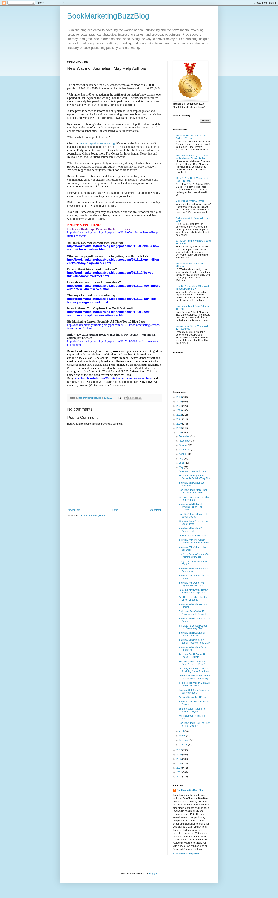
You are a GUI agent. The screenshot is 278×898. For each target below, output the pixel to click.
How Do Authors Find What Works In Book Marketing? (193, 287)
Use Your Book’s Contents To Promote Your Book (194, 555)
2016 (179, 754)
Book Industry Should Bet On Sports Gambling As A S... (193, 591)
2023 (179, 410)
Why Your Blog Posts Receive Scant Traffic (194, 522)
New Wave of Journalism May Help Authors (194, 498)
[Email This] (126, 398)
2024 (179, 406)
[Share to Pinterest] (140, 398)
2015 (179, 759)
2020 (179, 423)
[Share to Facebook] (136, 398)
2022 (179, 415)
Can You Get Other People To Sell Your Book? (194, 691)
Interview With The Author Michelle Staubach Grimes (194, 541)
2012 (179, 772)
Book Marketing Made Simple (194, 471)
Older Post (155, 510)
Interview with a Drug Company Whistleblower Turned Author (192, 156)
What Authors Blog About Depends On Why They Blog (195, 477)
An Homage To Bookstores (192, 535)
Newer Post (74, 510)
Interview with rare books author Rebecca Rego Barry (194, 641)
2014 (179, 763)
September (185, 449)
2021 (179, 419)
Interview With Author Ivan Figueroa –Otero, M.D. (192, 584)
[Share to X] (133, 398)
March (182, 735)
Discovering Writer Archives (190, 201)
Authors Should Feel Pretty (192, 697)
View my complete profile (186, 853)
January (183, 744)
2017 (179, 750)
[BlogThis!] (129, 398)
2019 (179, 428)
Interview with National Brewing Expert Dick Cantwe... (190, 507)
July (181, 458)
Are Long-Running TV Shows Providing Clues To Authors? (195, 670)
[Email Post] (119, 398)
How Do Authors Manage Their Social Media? (194, 515)
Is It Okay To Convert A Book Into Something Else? (193, 627)
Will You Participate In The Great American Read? (192, 663)
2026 (179, 397)
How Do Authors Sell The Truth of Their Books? (194, 724)
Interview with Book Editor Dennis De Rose (192, 634)
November (184, 440)
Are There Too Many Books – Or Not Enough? (193, 598)
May (181, 467)
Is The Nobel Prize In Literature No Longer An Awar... (194, 684)
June (182, 463)
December (184, 436)
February (184, 740)
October (183, 445)
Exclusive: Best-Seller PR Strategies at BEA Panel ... (193, 612)
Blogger (153, 873)
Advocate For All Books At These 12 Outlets (192, 655)
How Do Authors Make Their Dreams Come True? (193, 491)
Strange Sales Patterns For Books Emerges (192, 710)
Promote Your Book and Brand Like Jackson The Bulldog (194, 677)
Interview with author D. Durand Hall (191, 529)
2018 (179, 432)
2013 (179, 768)
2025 (179, 401)
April (181, 731)
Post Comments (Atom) (93, 515)
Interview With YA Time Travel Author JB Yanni (191, 137)
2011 (179, 776)
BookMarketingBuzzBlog (108, 16)
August (183, 454)
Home (115, 510)
